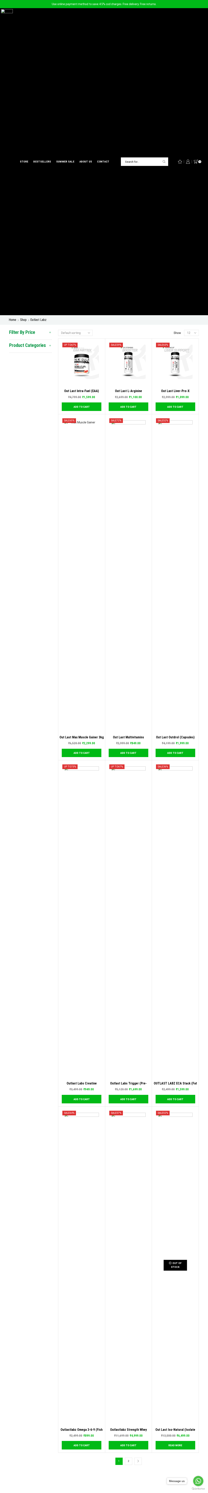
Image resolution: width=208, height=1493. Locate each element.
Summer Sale (65, 161)
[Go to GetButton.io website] (198, 1489)
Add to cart (101, 374)
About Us (85, 161)
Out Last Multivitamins (128, 737)
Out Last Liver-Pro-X (175, 391)
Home (12, 320)
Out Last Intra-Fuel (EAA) (81, 391)
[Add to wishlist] (101, 380)
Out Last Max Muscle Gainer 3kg (82, 737)
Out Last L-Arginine (128, 391)
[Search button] (164, 162)
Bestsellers (42, 161)
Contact (103, 161)
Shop (23, 320)
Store (24, 161)
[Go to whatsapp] (198, 1481)
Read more (175, 1445)
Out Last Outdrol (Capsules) (175, 737)
